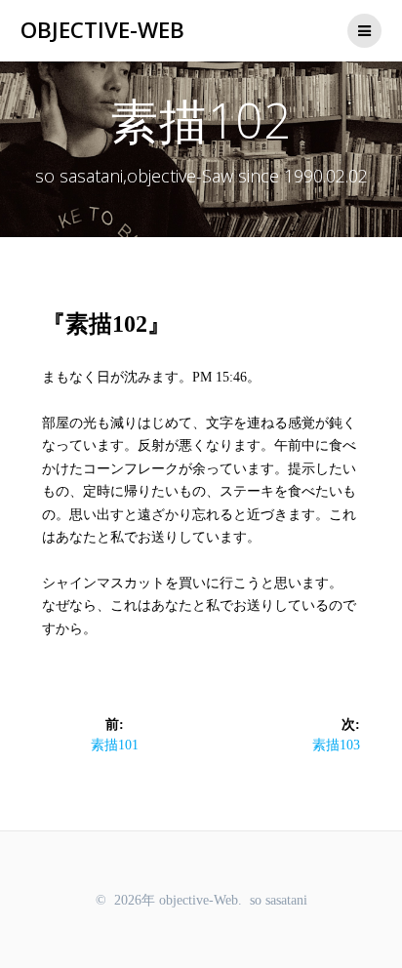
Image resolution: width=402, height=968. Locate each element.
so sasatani (278, 900)
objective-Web (102, 30)
